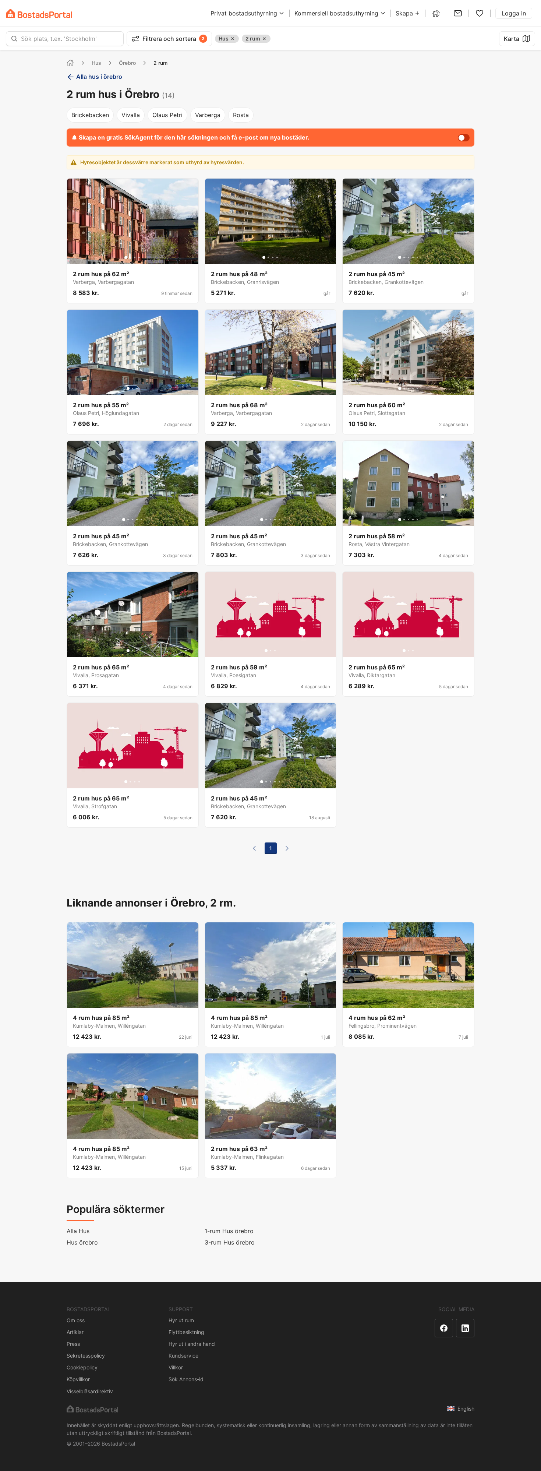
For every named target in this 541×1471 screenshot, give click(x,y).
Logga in (514, 13)
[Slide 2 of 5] (404, 257)
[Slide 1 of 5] (399, 257)
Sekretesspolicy (86, 1355)
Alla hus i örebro (99, 76)
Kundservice (183, 1355)
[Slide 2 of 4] (130, 257)
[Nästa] (287, 848)
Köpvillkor (78, 1379)
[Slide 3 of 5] (408, 257)
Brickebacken (90, 115)
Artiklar (75, 1332)
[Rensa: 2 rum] (264, 38)
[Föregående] (254, 848)
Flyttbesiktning (186, 1332)
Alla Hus (78, 1231)
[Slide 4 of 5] (413, 257)
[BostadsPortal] (39, 13)
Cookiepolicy (82, 1367)
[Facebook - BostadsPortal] (444, 1328)
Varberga (207, 115)
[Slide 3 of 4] (134, 257)
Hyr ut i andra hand (192, 1344)
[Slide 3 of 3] (137, 388)
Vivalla (130, 115)
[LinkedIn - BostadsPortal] (465, 1328)
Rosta (241, 115)
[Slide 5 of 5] (417, 257)
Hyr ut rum (181, 1320)
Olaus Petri (167, 115)
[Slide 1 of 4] (126, 257)
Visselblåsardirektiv (90, 1391)
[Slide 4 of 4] (139, 257)
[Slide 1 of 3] (128, 388)
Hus (96, 63)
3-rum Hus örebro (230, 1242)
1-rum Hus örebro (229, 1231)
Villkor (176, 1367)
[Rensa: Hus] (232, 38)
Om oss (76, 1320)
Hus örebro (82, 1242)
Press (73, 1344)
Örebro (127, 63)
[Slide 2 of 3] (132, 388)
